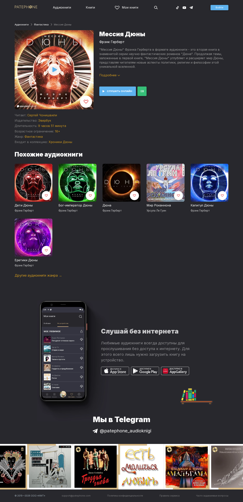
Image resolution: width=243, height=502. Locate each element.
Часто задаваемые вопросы (212, 495)
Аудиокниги (62, 7)
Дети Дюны (24, 205)
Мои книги (130, 7)
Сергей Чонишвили (42, 115)
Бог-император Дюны (75, 205)
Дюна (107, 205)
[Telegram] (191, 7)
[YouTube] (184, 7)
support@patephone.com (76, 495)
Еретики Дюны (26, 260)
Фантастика (41, 24)
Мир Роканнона (159, 205)
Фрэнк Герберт (112, 42)
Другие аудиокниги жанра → (38, 275)
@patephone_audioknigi (125, 431)
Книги (90, 7)
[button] (219, 7)
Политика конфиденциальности (125, 495)
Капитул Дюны (202, 205)
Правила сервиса (169, 495)
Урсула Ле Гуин (156, 210)
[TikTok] (177, 7)
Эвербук (44, 120)
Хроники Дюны (60, 142)
